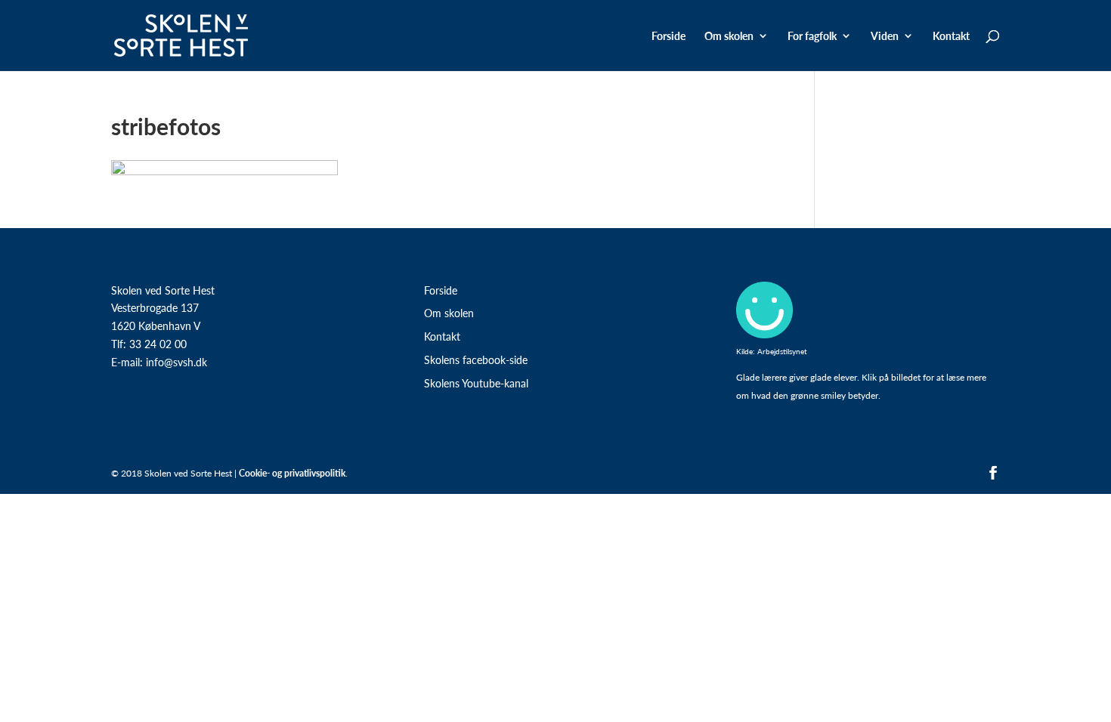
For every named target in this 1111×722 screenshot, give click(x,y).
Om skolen (449, 312)
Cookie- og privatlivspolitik (292, 473)
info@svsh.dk (176, 361)
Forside (668, 36)
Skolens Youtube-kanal (476, 382)
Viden (885, 36)
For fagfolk (812, 36)
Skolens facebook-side (476, 359)
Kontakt (951, 36)
